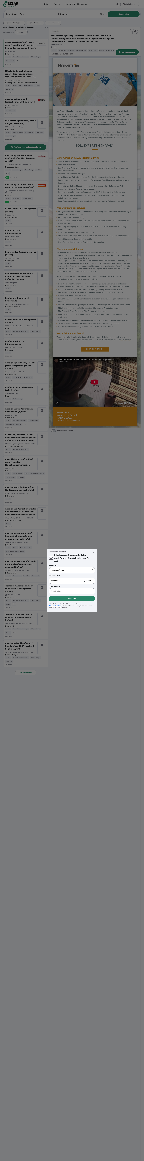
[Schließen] (93, 552)
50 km (88, 581)
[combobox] (71, 570)
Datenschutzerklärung (55, 606)
